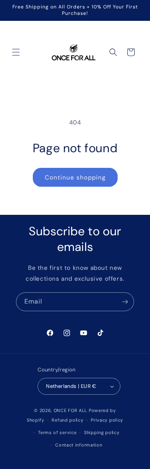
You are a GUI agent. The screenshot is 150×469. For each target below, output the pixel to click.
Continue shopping (75, 177)
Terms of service (57, 432)
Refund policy (67, 420)
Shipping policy (102, 432)
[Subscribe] (125, 301)
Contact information (78, 445)
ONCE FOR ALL (70, 410)
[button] (16, 52)
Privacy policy (107, 420)
